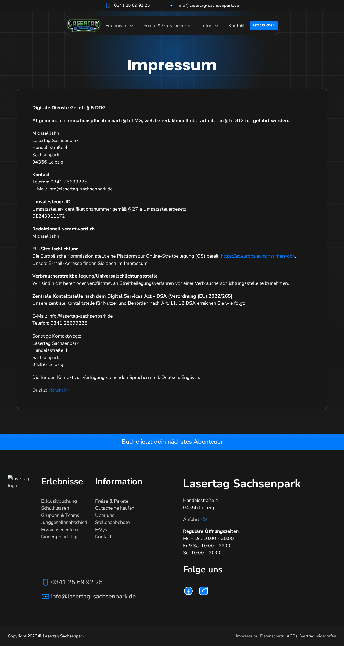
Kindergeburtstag (59, 536)
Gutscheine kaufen (114, 508)
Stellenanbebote (112, 522)
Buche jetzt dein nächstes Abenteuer (172, 441)
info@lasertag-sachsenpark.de (208, 5)
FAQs (101, 529)
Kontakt (236, 25)
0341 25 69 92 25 (132, 5)
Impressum (246, 636)
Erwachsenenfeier (60, 529)
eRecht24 (59, 390)
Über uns (104, 515)
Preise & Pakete (111, 501)
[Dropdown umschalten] (131, 26)
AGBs (292, 636)
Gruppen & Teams (60, 515)
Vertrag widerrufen (318, 636)
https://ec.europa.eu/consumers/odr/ (258, 256)
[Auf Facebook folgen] (188, 590)
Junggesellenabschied (64, 522)
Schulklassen (55, 508)
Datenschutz (272, 636)
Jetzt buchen (264, 25)
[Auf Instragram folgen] (203, 590)
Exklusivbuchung (59, 501)
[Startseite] (84, 25)
